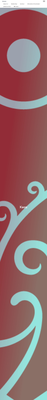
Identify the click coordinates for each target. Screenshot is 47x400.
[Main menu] (44, 1)
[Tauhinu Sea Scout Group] (4, 1)
